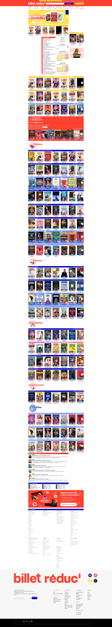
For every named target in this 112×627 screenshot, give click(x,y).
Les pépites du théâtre (79, 595)
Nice (72, 8)
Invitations (50, 0)
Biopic (29, 522)
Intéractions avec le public (74, 529)
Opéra (58, 515)
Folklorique (44, 549)
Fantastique (30, 520)
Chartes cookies (48, 624)
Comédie (67, 593)
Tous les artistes (79, 604)
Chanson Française (46, 542)
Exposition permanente (74, 541)
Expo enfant (30, 548)
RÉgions (82, 8)
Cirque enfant (30, 550)
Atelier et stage (59, 548)
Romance (29, 518)
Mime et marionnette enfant (32, 547)
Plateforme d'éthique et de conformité (59, 624)
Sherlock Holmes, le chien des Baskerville (39, 455)
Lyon (62, 8)
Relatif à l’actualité (73, 533)
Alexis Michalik (79, 605)
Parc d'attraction (59, 553)
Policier (29, 534)
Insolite (58, 568)
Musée (71, 539)
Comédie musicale (60, 512)
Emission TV (58, 551)
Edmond (33, 465)
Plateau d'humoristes (73, 517)
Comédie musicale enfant (32, 542)
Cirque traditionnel (60, 539)
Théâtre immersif (31, 531)
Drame (29, 516)
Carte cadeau (42, 0)
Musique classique (46, 539)
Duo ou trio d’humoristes (74, 515)
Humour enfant (30, 541)
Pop (43, 553)
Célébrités (30, 529)
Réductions (58, 0)
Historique (30, 521)
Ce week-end (79, 612)
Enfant (65, 7)
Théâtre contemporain (32, 512)
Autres (66, 608)
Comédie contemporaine (47, 512)
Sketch (71, 527)
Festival (44, 550)
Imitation (71, 528)
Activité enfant (30, 552)
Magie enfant (30, 546)
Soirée (58, 554)
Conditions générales (18, 624)
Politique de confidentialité (28, 624)
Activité (77, 7)
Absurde (71, 526)
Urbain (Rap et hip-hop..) (47, 554)
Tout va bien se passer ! (36, 474)
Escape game (59, 549)
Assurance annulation (58, 593)
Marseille (89, 595)
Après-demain (62, 41)
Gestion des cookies (78, 624)
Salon (57, 563)
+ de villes (76, 8)
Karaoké (58, 564)
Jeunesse (29, 532)
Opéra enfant (30, 549)
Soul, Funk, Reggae (46, 548)
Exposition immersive (73, 542)
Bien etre (58, 565)
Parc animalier (59, 560)
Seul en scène (30, 515)
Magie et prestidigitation (61, 520)
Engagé (29, 533)
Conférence (58, 556)
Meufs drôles (72, 521)
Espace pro (55, 598)
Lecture (29, 526)
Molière (77, 608)
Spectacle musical (59, 516)
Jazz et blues (45, 544)
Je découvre (45, 127)
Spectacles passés (69, 605)
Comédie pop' (45, 513)
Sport (57, 559)
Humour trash (72, 524)
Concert (71, 7)
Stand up (71, 518)
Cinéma (58, 552)
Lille (59, 8)
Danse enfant (30, 544)
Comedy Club (50, 7)
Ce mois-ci (78, 614)
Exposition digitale (73, 544)
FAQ (54, 592)
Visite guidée (59, 557)
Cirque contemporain (60, 541)
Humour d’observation (74, 522)
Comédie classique (46, 515)
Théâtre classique (31, 513)
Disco (44, 555)
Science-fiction (30, 523)
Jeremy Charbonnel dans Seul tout (38, 470)
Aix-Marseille (49, 8)
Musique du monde (46, 541)
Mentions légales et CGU (39, 624)
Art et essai (30, 524)
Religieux (44, 543)
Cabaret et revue (59, 513)
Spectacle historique (60, 521)
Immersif (58, 567)
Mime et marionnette (60, 517)
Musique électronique (46, 546)
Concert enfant (30, 543)
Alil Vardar (78, 607)
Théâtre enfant (30, 539)
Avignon (43, 8)
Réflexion (29, 528)
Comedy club (72, 513)
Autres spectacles (68, 607)
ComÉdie (36, 7)
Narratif (71, 532)
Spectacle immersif (60, 522)
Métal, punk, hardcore (46, 547)
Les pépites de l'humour (79, 598)
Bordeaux (55, 8)
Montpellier (67, 8)
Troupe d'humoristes (73, 512)
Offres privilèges (79, 3)
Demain (62, 39)
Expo (82, 7)
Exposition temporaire (74, 543)
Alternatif (72, 531)
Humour (43, 7)
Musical (29, 527)
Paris (29, 8)
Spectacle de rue (59, 523)
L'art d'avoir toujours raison (37, 460)
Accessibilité (70, 624)
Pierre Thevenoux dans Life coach (38, 478)
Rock (43, 552)
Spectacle (58, 7)
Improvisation (72, 516)
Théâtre (66, 592)
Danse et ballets (59, 518)
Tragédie (29, 517)
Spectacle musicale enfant (32, 553)
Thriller (29, 535)
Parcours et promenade (60, 558)
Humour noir (72, 523)
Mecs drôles (72, 520)
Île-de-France (36, 8)
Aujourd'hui (62, 37)
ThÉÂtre (30, 7)
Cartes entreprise (57, 599)
